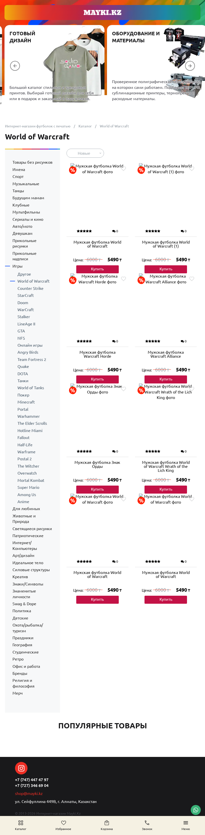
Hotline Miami (30, 430)
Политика (21, 610)
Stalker (24, 316)
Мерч (17, 693)
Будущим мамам (28, 197)
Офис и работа (26, 666)
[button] (15, 66)
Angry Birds (28, 352)
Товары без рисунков (32, 162)
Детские (20, 618)
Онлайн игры (30, 345)
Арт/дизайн (23, 555)
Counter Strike (31, 288)
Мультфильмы (26, 212)
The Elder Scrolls (32, 423)
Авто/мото (22, 226)
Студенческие (25, 652)
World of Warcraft (34, 281)
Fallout (24, 437)
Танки (23, 380)
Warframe (27, 452)
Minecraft (26, 402)
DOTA (23, 373)
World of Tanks (31, 387)
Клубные (21, 205)
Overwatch (27, 473)
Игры (17, 266)
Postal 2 (25, 459)
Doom (23, 302)
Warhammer (29, 416)
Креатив (20, 576)
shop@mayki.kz (29, 793)
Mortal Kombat (31, 480)
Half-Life (25, 445)
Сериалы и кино (27, 219)
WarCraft (26, 309)
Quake (23, 366)
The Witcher (28, 466)
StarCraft (26, 295)
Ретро (18, 659)
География (22, 645)
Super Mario (28, 487)
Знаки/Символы (27, 584)
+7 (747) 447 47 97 (31, 779)
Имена (18, 169)
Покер (23, 395)
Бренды (19, 673)
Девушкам (22, 233)
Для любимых (26, 508)
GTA (21, 331)
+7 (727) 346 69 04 (31, 785)
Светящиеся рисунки (32, 528)
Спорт (18, 176)
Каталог (85, 126)
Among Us (27, 494)
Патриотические (28, 535)
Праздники (23, 638)
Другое (24, 274)
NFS (21, 338)
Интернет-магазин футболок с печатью (37, 126)
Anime (23, 501)
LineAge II (26, 324)
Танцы (18, 190)
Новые (84, 153)
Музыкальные (25, 183)
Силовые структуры (31, 569)
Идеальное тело (27, 562)
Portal (23, 409)
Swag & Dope (24, 603)
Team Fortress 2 (32, 359)
